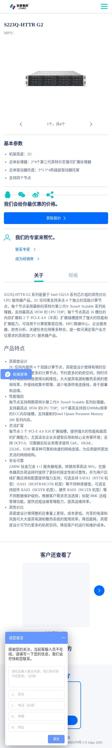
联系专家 (22, 249)
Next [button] (91, 124)
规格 (73, 275)
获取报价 (53, 218)
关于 (38, 275)
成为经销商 (24, 259)
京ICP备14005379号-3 (69, 742)
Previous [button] (21, 124)
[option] (56, 80)
